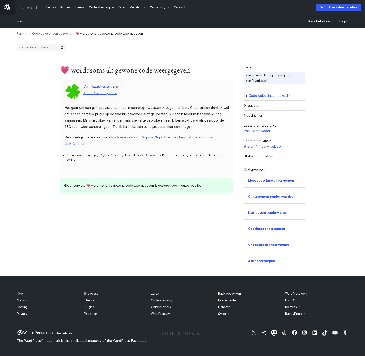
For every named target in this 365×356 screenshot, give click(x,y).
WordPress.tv (162, 313)
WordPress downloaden (338, 7)
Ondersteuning (161, 300)
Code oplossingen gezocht (51, 33)
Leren (155, 293)
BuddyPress (295, 313)
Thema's (90, 300)
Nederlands (64, 333)
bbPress (292, 307)
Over (20, 293)
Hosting (22, 307)
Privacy (22, 313)
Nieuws (22, 300)
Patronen (90, 313)
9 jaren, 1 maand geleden (100, 93)
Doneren (226, 307)
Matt (290, 300)
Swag (224, 313)
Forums (22, 21)
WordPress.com (298, 293)
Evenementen (228, 300)
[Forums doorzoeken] (62, 47)
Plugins (89, 307)
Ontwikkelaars (161, 307)
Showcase (91, 293)
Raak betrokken (229, 293)
